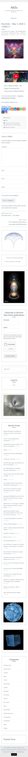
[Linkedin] (15, 109)
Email (3, 178)
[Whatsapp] (21, 109)
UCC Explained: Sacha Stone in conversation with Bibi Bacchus (17, 222)
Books (5, 676)
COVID (5, 680)
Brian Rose (7, 127)
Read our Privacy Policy (9, 338)
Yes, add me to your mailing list (10, 195)
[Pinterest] (18, 109)
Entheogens (6, 691)
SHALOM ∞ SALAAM (9, 533)
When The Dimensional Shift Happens (12, 592)
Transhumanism (7, 717)
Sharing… (6, 479)
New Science (6, 702)
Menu (15, 18)
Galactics (5, 698)
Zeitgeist (5, 34)
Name (3, 170)
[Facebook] (3, 109)
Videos (22, 33)
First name (6, 320)
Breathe (5, 450)
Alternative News (8, 31)
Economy (6, 687)
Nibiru (5, 706)
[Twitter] (9, 109)
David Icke (12, 127)
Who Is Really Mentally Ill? (10, 540)
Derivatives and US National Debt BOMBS (13, 568)
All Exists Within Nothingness (10, 524)
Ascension (6, 672)
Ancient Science (7, 669)
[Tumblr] (3, 112)
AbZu (14, 7)
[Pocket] (24, 109)
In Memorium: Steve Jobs (9, 459)
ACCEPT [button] (14, 754)
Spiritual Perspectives (10, 33)
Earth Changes (7, 683)
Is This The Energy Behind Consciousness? (13, 518)
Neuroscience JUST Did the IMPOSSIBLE (13, 453)
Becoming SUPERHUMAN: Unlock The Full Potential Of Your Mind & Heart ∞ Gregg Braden (14, 498)
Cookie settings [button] (20, 751)
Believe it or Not (7, 537)
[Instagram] (6, 112)
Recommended (21, 31)
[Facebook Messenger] (6, 109)
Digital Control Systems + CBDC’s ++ (12, 587)
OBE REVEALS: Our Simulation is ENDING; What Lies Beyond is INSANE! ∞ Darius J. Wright (14, 505)
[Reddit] (12, 109)
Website (3, 187)
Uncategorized (7, 720)
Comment (4, 147)
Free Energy (6, 694)
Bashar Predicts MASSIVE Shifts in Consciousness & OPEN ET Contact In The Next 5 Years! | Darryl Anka (13, 513)
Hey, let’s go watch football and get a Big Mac (14, 563)
